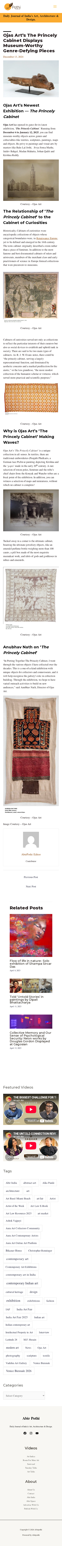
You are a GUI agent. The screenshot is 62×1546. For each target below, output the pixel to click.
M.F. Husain (30, 1339)
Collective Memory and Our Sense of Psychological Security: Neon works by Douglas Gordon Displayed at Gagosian (30, 1038)
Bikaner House (14, 1250)
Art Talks (31, 1471)
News (28, 1347)
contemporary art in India (21, 1274)
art (27, 1191)
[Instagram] (31, 1433)
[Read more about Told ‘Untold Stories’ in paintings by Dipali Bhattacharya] (31, 985)
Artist (53, 1198)
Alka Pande (48, 1182)
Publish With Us (31, 1508)
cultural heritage (14, 1292)
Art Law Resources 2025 (18, 1213)
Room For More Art (31, 1460)
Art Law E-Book (39, 1206)
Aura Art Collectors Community (23, 1228)
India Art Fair (24, 1309)
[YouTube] (37, 1433)
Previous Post (31, 877)
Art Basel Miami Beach (18, 1198)
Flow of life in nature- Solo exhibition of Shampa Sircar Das (31, 963)
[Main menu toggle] (55, 6)
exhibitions (33, 1301)
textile (46, 1355)
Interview (44, 1332)
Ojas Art (42, 1347)
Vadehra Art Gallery (16, 1363)
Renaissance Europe (46, 238)
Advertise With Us (31, 1505)
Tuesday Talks (31, 1467)
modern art (12, 1347)
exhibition (13, 1300)
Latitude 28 (11, 1339)
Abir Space (31, 1501)
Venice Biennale (41, 1363)
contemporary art (17, 1259)
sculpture (32, 1355)
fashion (50, 1301)
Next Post (31, 886)
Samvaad (31, 1464)
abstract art (29, 1183)
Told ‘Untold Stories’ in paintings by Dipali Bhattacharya (27, 999)
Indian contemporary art (18, 1324)
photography (13, 1355)
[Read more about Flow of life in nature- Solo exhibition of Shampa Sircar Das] (31, 935)
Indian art (39, 1317)
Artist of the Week (15, 1205)
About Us (31, 1489)
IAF (8, 1309)
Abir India (11, 1183)
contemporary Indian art (22, 1283)
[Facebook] (25, 1433)
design (33, 1292)
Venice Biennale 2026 (19, 1371)
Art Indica (31, 1456)
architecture (13, 1191)
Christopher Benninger (40, 1250)
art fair (40, 1198)
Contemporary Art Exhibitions (21, 1266)
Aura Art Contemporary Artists (22, 1235)
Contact (31, 1493)
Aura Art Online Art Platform (21, 1243)
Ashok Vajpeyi (13, 1220)
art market (43, 1213)
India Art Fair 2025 (17, 1317)
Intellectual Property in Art (19, 1332)
